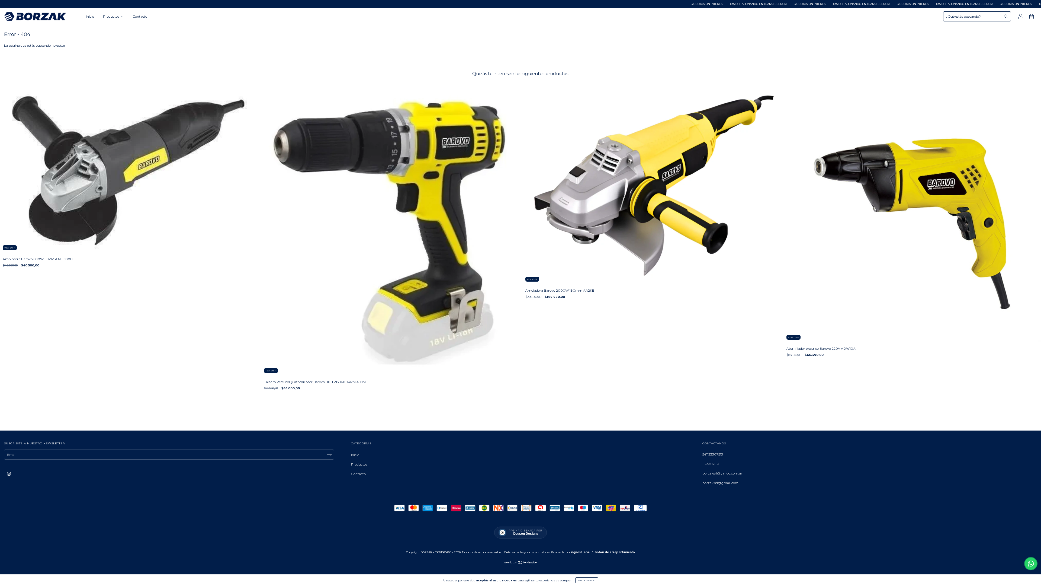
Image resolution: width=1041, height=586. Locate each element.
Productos (111, 16)
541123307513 (712, 454)
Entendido (586, 580)
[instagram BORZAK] (9, 474)
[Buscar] (1005, 16)
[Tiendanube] (521, 563)
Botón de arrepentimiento (615, 552)
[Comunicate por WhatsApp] (1031, 564)
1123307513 (710, 464)
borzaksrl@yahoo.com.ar (722, 473)
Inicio (90, 16)
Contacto (140, 16)
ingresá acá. (580, 552)
